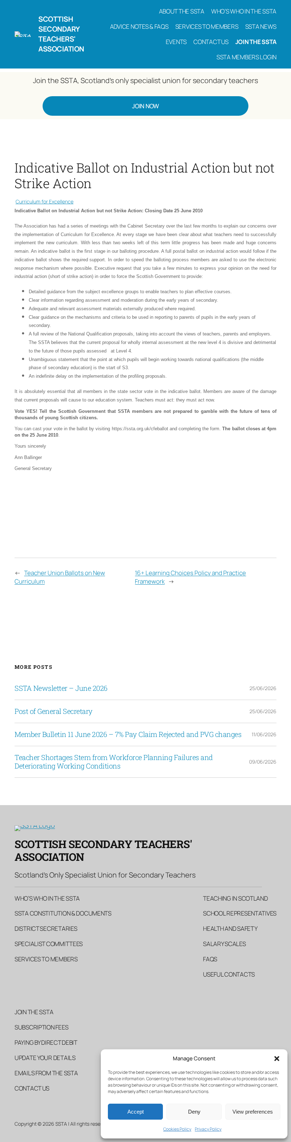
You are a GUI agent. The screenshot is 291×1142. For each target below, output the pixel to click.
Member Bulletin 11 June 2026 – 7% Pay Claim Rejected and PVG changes (128, 734)
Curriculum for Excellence (44, 201)
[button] (276, 1058)
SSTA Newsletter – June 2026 (61, 688)
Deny (194, 1112)
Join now (145, 106)
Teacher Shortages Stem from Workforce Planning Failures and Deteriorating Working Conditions (114, 761)
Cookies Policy (177, 1129)
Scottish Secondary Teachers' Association (61, 34)
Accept (135, 1112)
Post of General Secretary (54, 711)
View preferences (252, 1112)
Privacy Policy (208, 1129)
